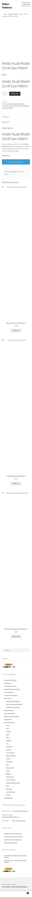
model (11, 106)
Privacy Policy (6, 887)
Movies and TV (10, 768)
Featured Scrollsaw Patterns (12, 689)
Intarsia (8, 758)
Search (16, 894)
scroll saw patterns (7, 108)
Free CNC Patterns (9, 692)
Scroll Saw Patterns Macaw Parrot (13, 836)
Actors (8, 725)
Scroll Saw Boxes (10, 780)
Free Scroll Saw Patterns (10, 695)
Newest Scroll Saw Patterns (11, 716)
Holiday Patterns (8, 710)
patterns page (14, 151)
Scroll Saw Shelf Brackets (13, 783)
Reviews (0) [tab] (5, 122)
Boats (7, 737)
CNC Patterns (7, 683)
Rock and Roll (10, 777)
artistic (7, 106)
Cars (7, 743)
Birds (7, 734)
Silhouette (9, 789)
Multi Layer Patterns (9, 713)
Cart (24, 892)
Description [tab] (5, 117)
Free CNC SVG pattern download (13, 839)
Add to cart (14, 94)
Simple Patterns (8, 798)
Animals (8, 731)
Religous (8, 774)
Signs (7, 786)
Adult (20, 14)
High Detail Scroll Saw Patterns (12, 833)
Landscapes (9, 762)
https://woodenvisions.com (20, 811)
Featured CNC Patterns (10, 686)
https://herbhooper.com (19, 820)
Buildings (8, 740)
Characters (9, 746)
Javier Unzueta (8, 860)
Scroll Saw (26, 106)
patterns (19, 106)
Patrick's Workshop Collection (14, 704)
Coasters (8, 749)
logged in (15, 172)
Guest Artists (7, 698)
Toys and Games (10, 792)
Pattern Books (8, 719)
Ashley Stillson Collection (13, 701)
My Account (5, 894)
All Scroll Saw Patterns (18, 104)
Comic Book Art (10, 752)
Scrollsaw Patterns (13, 14)
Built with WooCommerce (19, 887)
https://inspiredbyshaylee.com (10, 817)
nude (15, 106)
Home (5, 14)
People (8, 771)
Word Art (8, 795)
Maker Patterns (7, 5)
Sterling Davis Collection (13, 707)
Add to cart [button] (16, 330)
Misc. (7, 765)
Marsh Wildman (8, 855)
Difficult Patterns (11, 755)
